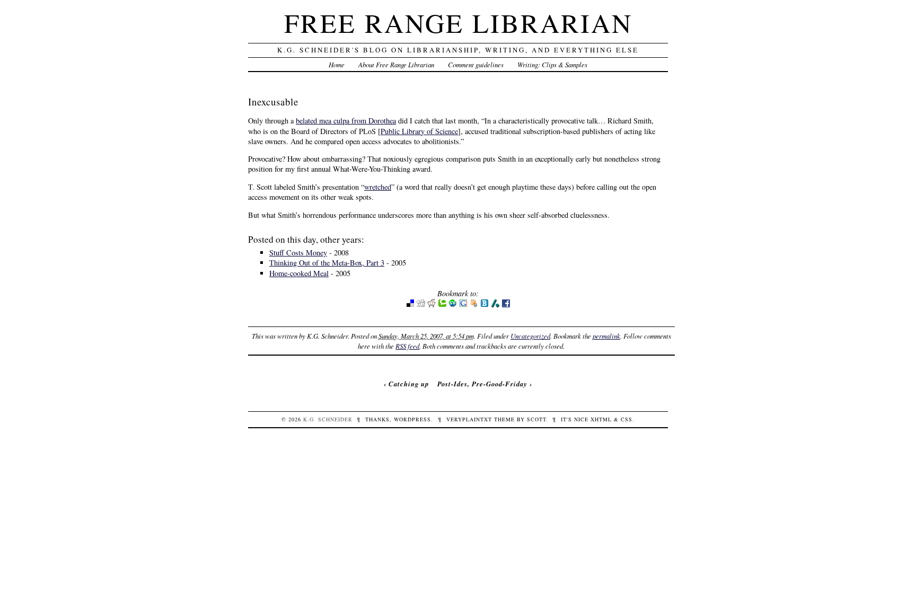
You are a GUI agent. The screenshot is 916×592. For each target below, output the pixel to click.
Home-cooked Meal (299, 273)
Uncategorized (530, 335)
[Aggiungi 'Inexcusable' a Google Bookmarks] (463, 305)
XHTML (601, 419)
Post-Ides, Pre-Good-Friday (482, 383)
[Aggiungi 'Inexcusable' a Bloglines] (484, 305)
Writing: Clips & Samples (552, 64)
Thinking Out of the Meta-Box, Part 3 (326, 263)
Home (337, 64)
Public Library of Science (419, 131)
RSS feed (407, 345)
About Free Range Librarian (396, 64)
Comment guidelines (476, 64)
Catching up (409, 383)
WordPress (412, 419)
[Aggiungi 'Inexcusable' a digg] (421, 305)
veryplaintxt (469, 419)
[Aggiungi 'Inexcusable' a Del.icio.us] (410, 305)
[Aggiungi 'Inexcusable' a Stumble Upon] (452, 305)
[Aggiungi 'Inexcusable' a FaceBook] (505, 305)
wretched (377, 187)
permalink (606, 335)
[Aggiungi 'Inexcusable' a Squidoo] (474, 305)
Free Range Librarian (458, 22)
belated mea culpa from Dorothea (346, 121)
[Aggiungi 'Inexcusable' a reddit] (431, 305)
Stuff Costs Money (298, 253)
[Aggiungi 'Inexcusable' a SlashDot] (495, 305)
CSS (626, 419)
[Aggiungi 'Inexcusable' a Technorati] (442, 305)
